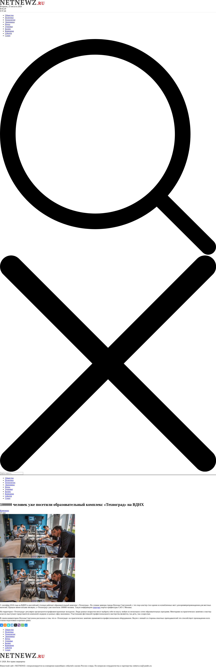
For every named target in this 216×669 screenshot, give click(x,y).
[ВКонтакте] (1, 625)
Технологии (10, 20)
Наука (7, 24)
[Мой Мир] (26, 625)
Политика (9, 18)
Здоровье (9, 27)
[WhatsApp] (22, 625)
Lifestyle (8, 33)
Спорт (7, 36)
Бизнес (8, 29)
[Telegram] (12, 625)
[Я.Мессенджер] (8, 625)
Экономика (10, 22)
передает (96, 607)
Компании (9, 31)
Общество (9, 15)
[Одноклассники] (5, 625)
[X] (15, 625)
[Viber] (19, 625)
